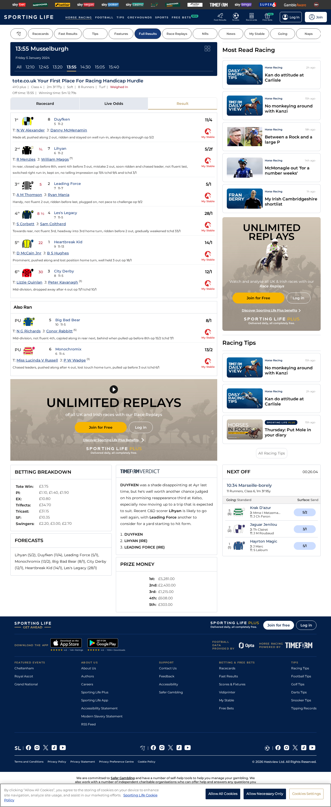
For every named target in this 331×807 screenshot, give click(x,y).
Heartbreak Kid (68, 242)
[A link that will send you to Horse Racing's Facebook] (153, 748)
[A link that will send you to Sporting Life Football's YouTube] (312, 748)
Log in (141, 427)
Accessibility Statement (99, 708)
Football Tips (301, 676)
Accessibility (168, 684)
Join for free (278, 625)
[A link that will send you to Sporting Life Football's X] (295, 748)
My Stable (226, 700)
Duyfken (62, 119)
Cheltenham (24, 668)
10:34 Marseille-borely (249, 485)
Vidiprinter (227, 692)
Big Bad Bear (67, 320)
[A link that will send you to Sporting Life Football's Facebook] (278, 748)
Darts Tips (299, 692)
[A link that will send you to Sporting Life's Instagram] (37, 748)
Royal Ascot (23, 676)
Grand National (26, 684)
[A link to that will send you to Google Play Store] (106, 645)
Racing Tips (300, 668)
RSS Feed (88, 724)
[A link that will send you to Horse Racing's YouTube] (187, 748)
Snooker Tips (301, 700)
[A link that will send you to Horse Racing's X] (170, 748)
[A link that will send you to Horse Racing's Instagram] (162, 748)
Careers (87, 684)
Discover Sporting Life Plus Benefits (111, 440)
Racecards (227, 668)
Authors (87, 676)
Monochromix (68, 349)
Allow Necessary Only (264, 794)
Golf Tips (297, 684)
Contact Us (168, 668)
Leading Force (67, 183)
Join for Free (100, 427)
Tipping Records (304, 708)
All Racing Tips (271, 453)
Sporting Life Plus (94, 692)
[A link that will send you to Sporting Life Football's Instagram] (286, 748)
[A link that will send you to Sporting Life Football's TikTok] (303, 748)
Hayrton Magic (263, 541)
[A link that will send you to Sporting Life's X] (45, 748)
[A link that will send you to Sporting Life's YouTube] (62, 748)
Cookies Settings (306, 794)
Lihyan (60, 148)
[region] (165, 795)
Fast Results (228, 676)
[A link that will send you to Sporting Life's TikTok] (54, 748)
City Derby (64, 271)
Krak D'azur (260, 507)
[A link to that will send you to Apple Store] (66, 645)
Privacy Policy (57, 761)
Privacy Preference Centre (116, 761)
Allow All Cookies (222, 794)
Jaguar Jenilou (263, 524)
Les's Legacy (65, 212)
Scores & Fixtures (232, 684)
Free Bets (226, 708)
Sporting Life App (94, 700)
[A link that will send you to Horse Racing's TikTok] (179, 748)
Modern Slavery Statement (102, 716)
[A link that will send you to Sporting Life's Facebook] (28, 748)
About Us (88, 668)
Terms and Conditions (28, 761)
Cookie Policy (146, 761)
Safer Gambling (171, 692)
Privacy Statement (82, 761)
